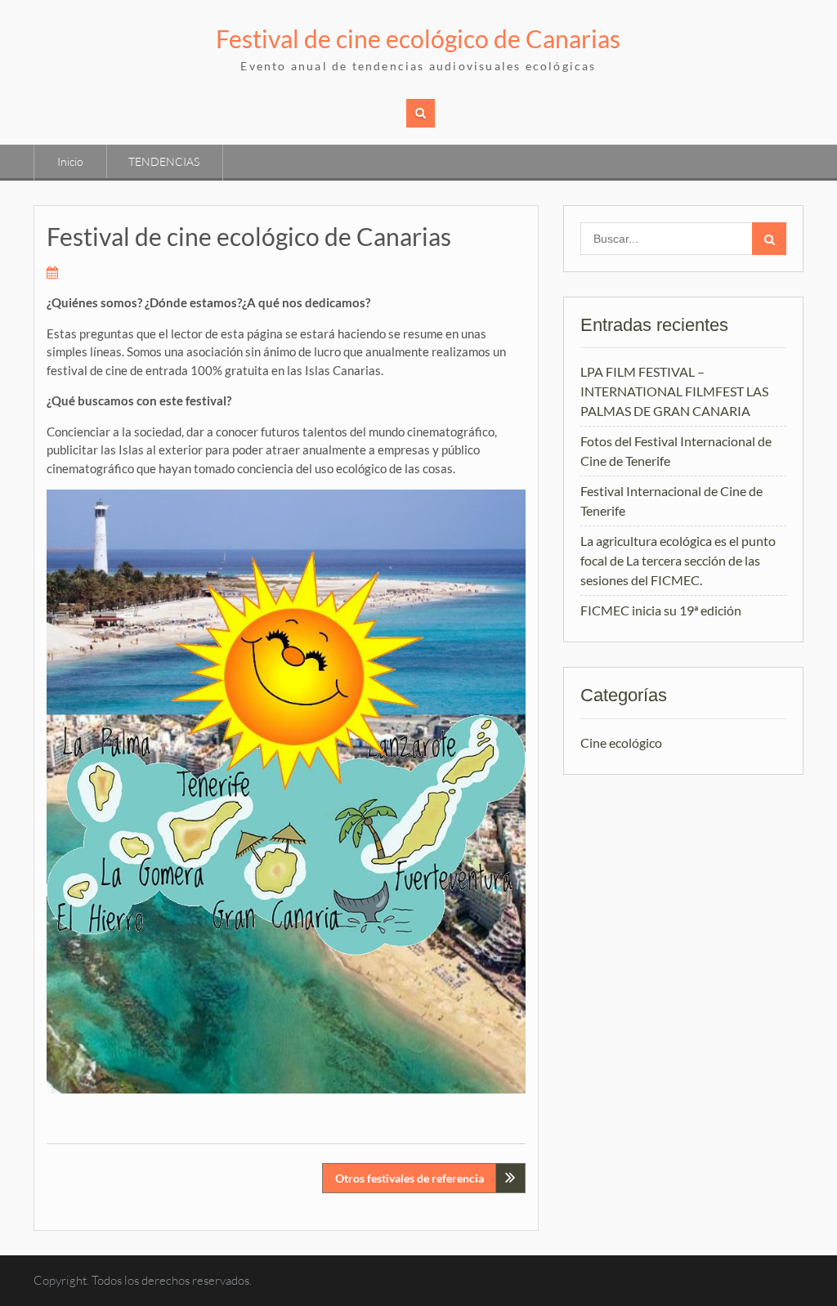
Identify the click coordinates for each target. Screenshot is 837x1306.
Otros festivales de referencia (409, 1178)
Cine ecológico (621, 742)
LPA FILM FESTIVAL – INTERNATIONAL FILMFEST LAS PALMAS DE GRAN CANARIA (674, 391)
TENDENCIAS (163, 161)
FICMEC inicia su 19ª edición (660, 610)
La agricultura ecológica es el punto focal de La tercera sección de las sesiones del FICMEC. (678, 560)
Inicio (70, 161)
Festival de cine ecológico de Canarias (418, 38)
